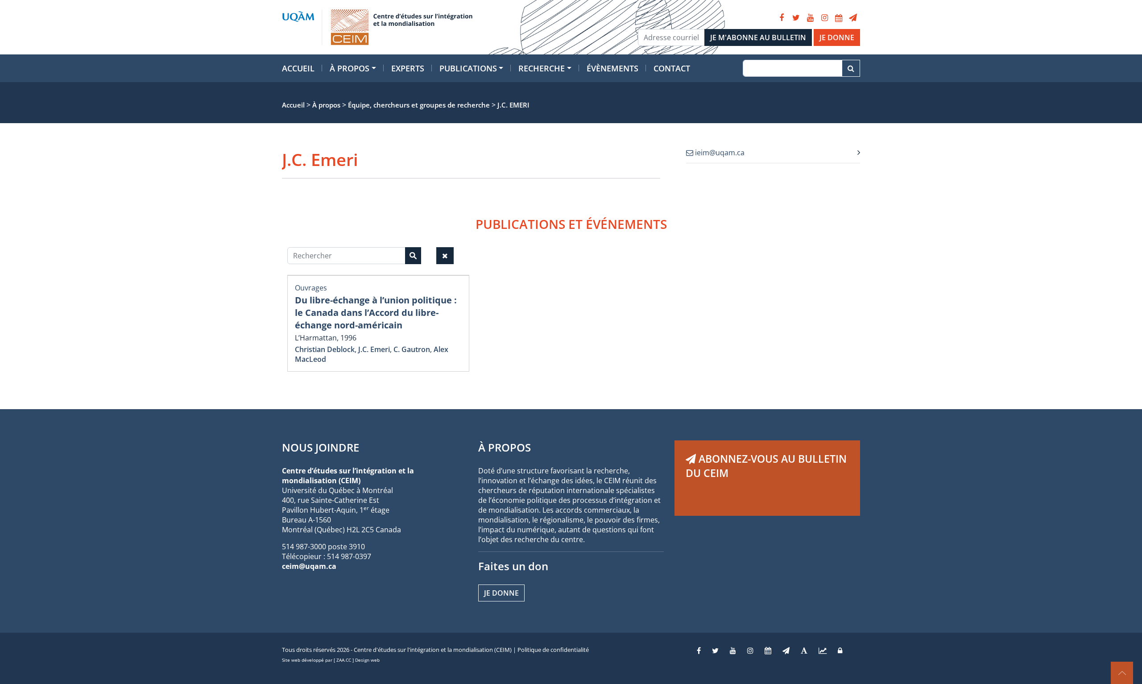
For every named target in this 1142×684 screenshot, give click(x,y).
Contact (672, 68)
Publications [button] (468, 68)
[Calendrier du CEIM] (838, 18)
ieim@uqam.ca (719, 153)
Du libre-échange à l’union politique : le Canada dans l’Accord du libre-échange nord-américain (376, 312)
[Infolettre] (853, 18)
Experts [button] (407, 68)
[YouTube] (810, 18)
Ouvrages (311, 288)
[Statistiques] (823, 650)
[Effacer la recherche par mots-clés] (445, 255)
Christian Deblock (325, 349)
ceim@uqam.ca (309, 566)
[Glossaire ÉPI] (804, 650)
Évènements (612, 68)
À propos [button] (349, 68)
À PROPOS (504, 447)
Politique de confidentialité (553, 650)
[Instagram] (824, 18)
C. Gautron (411, 349)
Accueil (298, 68)
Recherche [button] (541, 68)
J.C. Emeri (374, 349)
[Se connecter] (840, 650)
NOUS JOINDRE (320, 447)
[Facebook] (781, 18)
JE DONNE (836, 37)
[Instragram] (750, 650)
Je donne (501, 593)
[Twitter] (796, 18)
